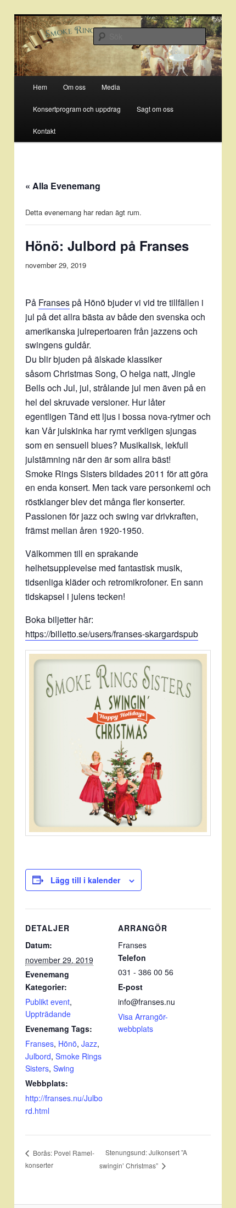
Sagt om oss (155, 108)
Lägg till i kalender (85, 879)
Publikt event (47, 1001)
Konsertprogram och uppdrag (77, 108)
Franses (54, 302)
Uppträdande (48, 1013)
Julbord (38, 1056)
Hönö (67, 1043)
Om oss (74, 86)
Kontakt (44, 130)
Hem (40, 86)
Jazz (89, 1043)
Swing (63, 1068)
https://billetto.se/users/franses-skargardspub (111, 633)
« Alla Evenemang (62, 185)
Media (111, 86)
